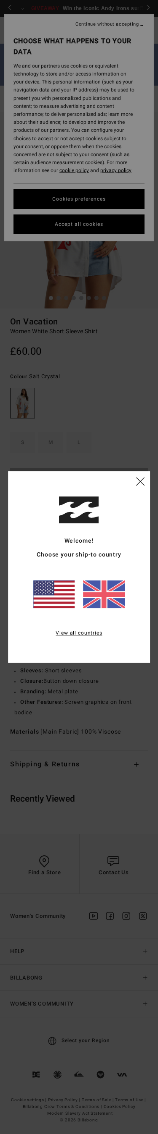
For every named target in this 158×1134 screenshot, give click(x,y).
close (140, 481)
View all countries (79, 633)
